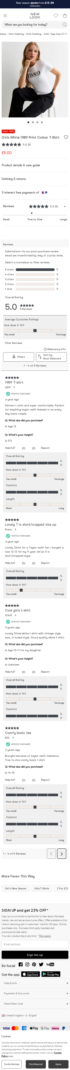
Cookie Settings (11, 1064)
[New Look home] (35, 15)
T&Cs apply (45, 936)
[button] (5, 15)
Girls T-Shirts (41, 888)
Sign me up (35, 955)
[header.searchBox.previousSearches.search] (64, 24)
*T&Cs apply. (35, 5)
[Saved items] (56, 15)
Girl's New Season (15, 888)
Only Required (36, 1064)
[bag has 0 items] (65, 15)
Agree (58, 1064)
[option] (35, 79)
